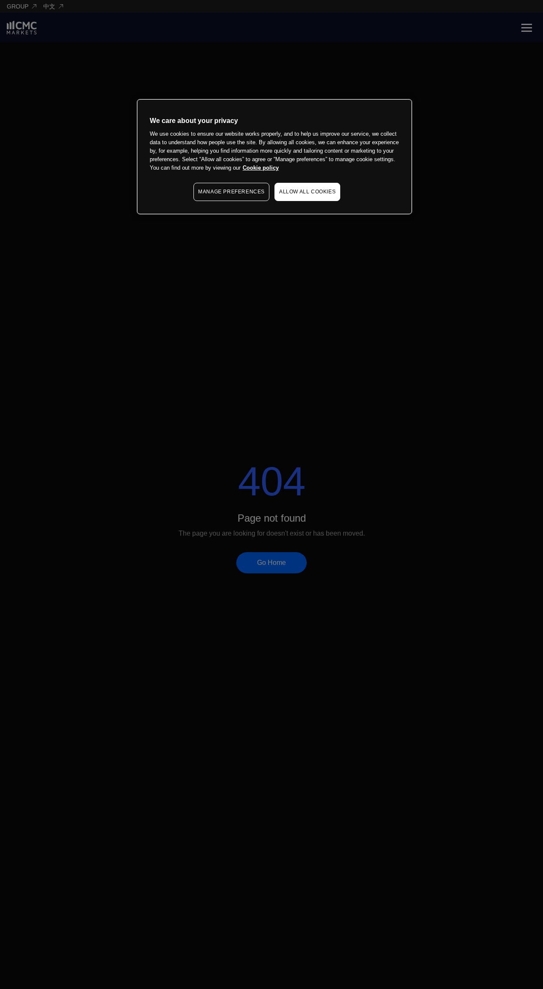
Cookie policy (261, 168)
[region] (274, 157)
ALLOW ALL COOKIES (307, 192)
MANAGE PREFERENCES (231, 192)
